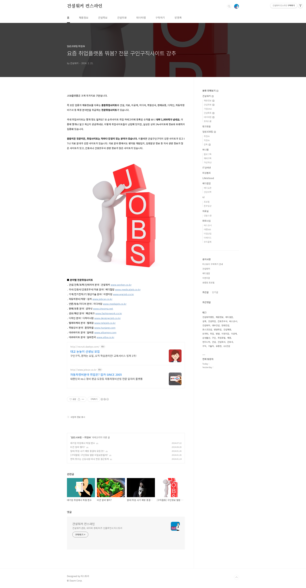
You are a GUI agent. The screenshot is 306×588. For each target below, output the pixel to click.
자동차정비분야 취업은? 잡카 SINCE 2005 (96, 374)
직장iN (207, 140)
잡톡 (206, 144)
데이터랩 (141, 17)
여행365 (207, 229)
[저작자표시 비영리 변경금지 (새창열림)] (104, 399)
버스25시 (208, 225)
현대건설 (225, 325)
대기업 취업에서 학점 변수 (82, 443)
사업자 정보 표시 (77, 417)
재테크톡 (207, 158)
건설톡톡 (208, 112)
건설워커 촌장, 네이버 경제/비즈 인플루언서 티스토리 (97, 528)
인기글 (215, 292)
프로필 (207, 201)
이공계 (234, 333)
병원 (218, 333)
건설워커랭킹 (208, 317)
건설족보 (103, 17)
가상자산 (207, 162)
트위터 (205, 333)
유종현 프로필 (208, 282)
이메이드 (207, 237)
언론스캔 (207, 215)
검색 (229, 6)
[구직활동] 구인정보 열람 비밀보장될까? (89, 455)
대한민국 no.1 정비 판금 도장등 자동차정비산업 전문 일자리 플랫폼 (106, 378)
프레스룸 (207, 121)
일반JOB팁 (76, 437)
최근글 (205, 292)
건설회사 (221, 341)
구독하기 (160, 17)
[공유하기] (79, 399)
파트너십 (206, 220)
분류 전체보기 (209, 90)
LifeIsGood (208, 178)
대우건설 (216, 325)
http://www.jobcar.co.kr (83, 369)
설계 (204, 321)
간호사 (230, 341)
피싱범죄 (206, 172)
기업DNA (208, 108)
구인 (214, 337)
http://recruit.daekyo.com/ (84, 346)
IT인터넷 (206, 167)
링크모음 (206, 126)
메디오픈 (207, 187)
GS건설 (226, 346)
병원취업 (218, 329)
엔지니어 (206, 341)
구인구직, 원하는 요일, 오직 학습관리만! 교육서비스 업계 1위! (103, 355)
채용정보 (83, 17)
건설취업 (212, 321)
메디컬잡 (206, 183)
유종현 (219, 346)
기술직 (211, 346)
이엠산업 (207, 233)
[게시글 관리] (83, 399)
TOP (236, 577)
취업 (212, 333)
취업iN (87, 437)
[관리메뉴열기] (300, 5)
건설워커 (206, 96)
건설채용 (227, 329)
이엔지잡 (206, 277)
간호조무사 (222, 321)
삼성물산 (206, 337)
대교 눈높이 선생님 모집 (85, 351)
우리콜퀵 (207, 241)
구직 (204, 346)
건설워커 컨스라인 (84, 6)
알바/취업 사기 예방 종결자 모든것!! (87, 451)
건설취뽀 (122, 17)
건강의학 (207, 192)
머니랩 (205, 149)
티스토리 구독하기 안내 (212, 264)
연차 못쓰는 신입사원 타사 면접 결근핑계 (89, 459)
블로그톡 (207, 154)
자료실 (205, 211)
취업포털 (221, 337)
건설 (214, 341)
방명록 (178, 17)
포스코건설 (207, 329)
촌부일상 (207, 205)
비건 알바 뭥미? (77, 447)
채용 (229, 337)
